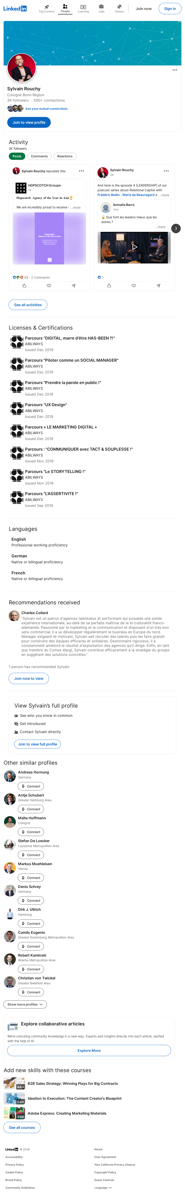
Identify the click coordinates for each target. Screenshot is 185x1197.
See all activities (28, 305)
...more (75, 207)
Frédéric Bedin (108, 195)
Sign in (170, 8)
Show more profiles (22, 1004)
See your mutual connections (46, 108)
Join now (144, 8)
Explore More (89, 1050)
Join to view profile (29, 122)
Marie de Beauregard (139, 195)
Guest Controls (104, 1180)
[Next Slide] (176, 228)
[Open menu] (175, 70)
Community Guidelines (20, 1187)
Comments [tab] (39, 156)
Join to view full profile (37, 744)
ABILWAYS (34, 344)
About (98, 1149)
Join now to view (28, 678)
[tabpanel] (92, 227)
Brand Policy (13, 1180)
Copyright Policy (105, 1172)
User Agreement (105, 1157)
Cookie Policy (14, 1172)
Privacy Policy (14, 1164)
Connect (33, 786)
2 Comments (40, 277)
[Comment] (49, 286)
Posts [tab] (17, 156)
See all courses (22, 1127)
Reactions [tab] (65, 156)
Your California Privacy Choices (114, 1164)
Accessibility (14, 1157)
